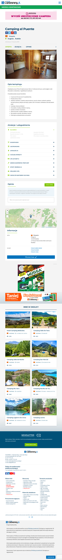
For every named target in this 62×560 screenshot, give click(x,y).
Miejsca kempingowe (11, 7)
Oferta (8, 47)
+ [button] (7, 211)
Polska (41, 482)
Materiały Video (26, 496)
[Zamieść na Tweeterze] (9, 32)
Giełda (24, 503)
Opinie (28, 47)
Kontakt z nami (9, 488)
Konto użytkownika (10, 480)
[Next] (56, 47)
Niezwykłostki (43, 506)
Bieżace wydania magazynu (12, 502)
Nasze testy (43, 502)
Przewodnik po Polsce (45, 485)
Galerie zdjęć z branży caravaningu (30, 494)
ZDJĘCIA (19, 47)
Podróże (42, 493)
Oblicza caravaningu (44, 489)
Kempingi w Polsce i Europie (29, 480)
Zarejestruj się (9, 482)
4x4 (41, 503)
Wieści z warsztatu (44, 500)
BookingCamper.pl (27, 486)
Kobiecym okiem (44, 486)
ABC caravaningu (44, 488)
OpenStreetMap (49, 227)
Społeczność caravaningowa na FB (30, 502)
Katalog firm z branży (28, 485)
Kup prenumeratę (10, 500)
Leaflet (43, 227)
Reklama (8, 485)
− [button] (7, 213)
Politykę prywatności (33, 528)
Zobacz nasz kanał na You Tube (30, 500)
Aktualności (43, 480)
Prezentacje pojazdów (45, 496)
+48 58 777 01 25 (13, 459)
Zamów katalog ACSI (10, 503)
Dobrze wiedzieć (44, 499)
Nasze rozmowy (43, 505)
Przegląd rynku (43, 494)
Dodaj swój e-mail (31, 444)
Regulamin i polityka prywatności (13, 491)
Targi (41, 509)
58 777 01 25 (10, 457)
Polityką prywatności (36, 550)
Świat (41, 483)
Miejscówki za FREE (27, 482)
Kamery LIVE (26, 499)
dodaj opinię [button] (49, 184)
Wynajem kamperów (44, 491)
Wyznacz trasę (29, 257)
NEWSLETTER (27, 435)
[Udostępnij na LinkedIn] (15, 32)
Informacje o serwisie (10, 483)
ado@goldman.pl (12, 462)
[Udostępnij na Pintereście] (12, 32)
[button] (31, 130)
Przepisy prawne (44, 497)
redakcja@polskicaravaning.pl (14, 461)
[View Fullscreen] (7, 216)
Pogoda (25, 497)
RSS (7, 489)
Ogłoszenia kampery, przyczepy (30, 483)
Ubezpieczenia (9, 494)
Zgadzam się (51, 557)
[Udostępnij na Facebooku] (6, 32)
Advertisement (10, 486)
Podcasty (42, 508)
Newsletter (8, 493)
